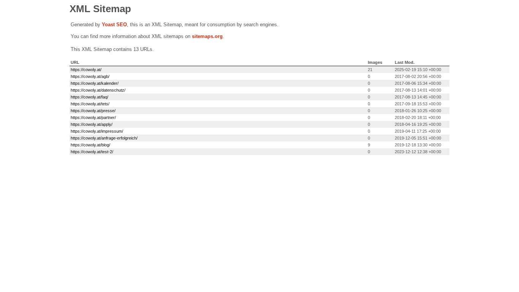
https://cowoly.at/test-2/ (92, 151)
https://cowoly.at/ (86, 69)
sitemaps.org (207, 36)
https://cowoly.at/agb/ (90, 76)
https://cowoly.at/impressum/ (97, 131)
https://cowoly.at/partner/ (93, 117)
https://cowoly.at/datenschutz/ (98, 90)
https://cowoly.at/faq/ (89, 97)
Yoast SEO (114, 24)
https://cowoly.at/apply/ (91, 124)
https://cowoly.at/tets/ (90, 104)
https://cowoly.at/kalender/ (95, 83)
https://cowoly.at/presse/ (93, 110)
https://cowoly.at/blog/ (90, 145)
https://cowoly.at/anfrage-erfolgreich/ (104, 138)
